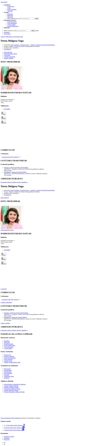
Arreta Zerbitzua (8, 359)
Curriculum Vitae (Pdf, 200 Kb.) (10, 157)
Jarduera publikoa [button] (8, 58)
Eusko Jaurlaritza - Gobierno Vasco (19, 45)
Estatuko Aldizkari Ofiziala (11, 390)
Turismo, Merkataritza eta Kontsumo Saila (12, 36)
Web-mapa (10, 17)
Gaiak (9, 8)
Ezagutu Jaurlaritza (9, 356)
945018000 (7, 109)
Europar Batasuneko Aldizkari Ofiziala (14, 392)
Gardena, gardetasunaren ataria (12, 362)
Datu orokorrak (5, 197)
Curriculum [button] (7, 55)
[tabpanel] (53, 75)
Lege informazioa (8, 347)
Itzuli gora (6, 439)
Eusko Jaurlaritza (11, 9)
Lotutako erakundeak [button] (9, 56)
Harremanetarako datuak (7, 230)
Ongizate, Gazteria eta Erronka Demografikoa (42, 45)
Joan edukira (4, 2)
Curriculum (4, 289)
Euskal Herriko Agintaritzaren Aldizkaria (15, 384)
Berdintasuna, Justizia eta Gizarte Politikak (15, 172)
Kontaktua (10, 14)
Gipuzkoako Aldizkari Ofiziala (12, 389)
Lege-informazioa (12, 23)
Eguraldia (6, 375)
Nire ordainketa (8, 373)
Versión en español (9, 436)
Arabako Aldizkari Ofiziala (11, 386)
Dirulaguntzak (8, 370)
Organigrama (7, 49)
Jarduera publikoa (5, 323)
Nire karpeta (7, 34)
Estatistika (6, 378)
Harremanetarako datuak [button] (10, 53)
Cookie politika (11, 24)
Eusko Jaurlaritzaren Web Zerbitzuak (10, 418)
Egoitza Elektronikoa (12, 26)
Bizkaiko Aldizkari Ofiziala (11, 387)
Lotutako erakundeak (6, 302)
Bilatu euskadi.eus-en (13, 18)
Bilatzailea (10, 15)
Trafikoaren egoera (9, 376)
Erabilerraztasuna (11, 21)
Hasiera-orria (10, 6)
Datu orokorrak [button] (8, 52)
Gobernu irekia (8, 361)
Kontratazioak (7, 372)
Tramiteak (10, 11)
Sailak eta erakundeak (10, 358)
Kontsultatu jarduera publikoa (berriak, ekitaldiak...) (14, 182)
